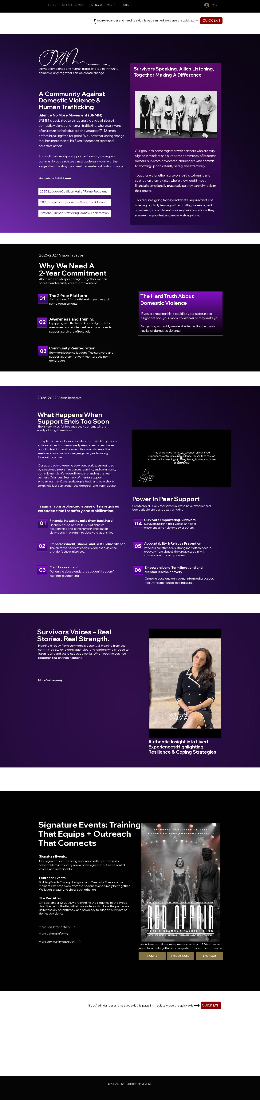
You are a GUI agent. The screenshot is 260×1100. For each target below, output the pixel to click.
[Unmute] (160, 732)
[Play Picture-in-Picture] (209, 732)
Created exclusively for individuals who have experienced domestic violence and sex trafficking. (171, 507)
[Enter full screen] (215, 732)
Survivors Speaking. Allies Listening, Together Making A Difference (174, 72)
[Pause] (153, 732)
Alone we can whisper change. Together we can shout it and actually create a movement (73, 281)
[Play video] (176, 114)
